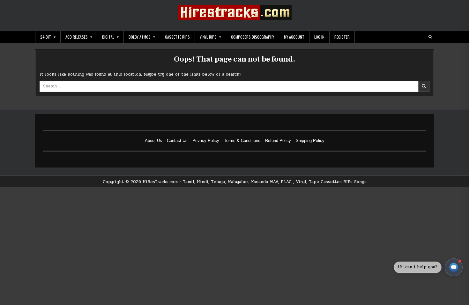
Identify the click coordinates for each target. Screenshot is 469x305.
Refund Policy (278, 140)
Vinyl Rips (208, 37)
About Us (153, 140)
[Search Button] (430, 37)
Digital (108, 37)
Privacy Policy (205, 140)
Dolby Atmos (140, 37)
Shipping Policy (310, 140)
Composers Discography (252, 37)
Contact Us (177, 140)
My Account (294, 37)
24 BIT (45, 37)
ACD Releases (76, 37)
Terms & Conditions (242, 140)
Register (342, 37)
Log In (319, 37)
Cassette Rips (177, 37)
